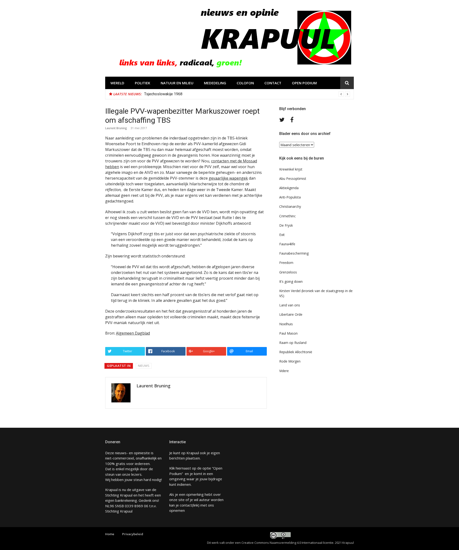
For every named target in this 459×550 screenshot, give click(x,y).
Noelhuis (286, 324)
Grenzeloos (288, 272)
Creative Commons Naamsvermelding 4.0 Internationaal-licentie (287, 542)
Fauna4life (287, 244)
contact (186, 505)
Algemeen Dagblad (133, 333)
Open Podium (304, 82)
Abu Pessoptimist (292, 178)
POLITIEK (142, 82)
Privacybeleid (132, 534)
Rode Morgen (290, 361)
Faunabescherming (294, 253)
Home (109, 534)
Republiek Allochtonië (295, 352)
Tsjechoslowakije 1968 (163, 94)
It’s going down (291, 281)
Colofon (245, 82)
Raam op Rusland (292, 342)
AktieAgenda (289, 188)
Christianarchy (290, 206)
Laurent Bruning (116, 128)
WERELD (117, 82)
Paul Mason (288, 333)
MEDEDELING (215, 82)
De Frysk (286, 225)
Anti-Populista (290, 197)
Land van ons (289, 305)
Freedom (286, 262)
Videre (284, 370)
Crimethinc (287, 216)
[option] (247, 94)
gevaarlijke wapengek (228, 178)
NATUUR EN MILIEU (177, 82)
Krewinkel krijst (290, 169)
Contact (272, 82)
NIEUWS (143, 365)
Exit (282, 234)
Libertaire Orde (290, 314)
